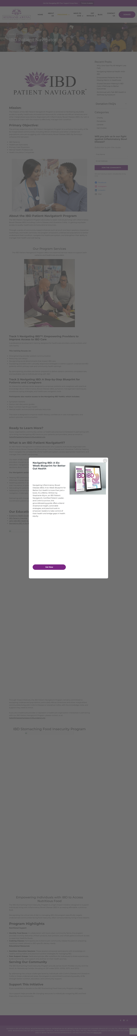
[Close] (105, 460)
